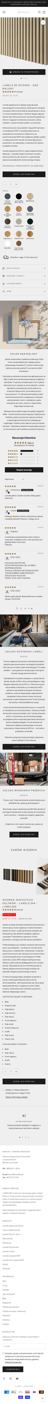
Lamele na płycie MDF (11, 1256)
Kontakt (6, 1290)
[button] (8, 92)
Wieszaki (6, 1268)
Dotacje (6, 1324)
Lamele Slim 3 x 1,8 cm (12, 1234)
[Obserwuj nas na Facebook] (4, 1378)
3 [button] (25, 608)
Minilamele (7, 1243)
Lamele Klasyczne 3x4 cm (13, 1226)
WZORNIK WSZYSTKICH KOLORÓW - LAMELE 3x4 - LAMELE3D (20, 903)
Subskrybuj (13, 1369)
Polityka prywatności (11, 1307)
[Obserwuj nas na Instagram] (10, 1378)
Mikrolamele (8, 1238)
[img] (10, 486)
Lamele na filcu (9, 1251)
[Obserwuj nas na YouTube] (17, 1378)
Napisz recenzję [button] (24, 470)
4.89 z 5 (31, 443)
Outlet (5, 1264)
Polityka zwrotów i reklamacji (14, 1311)
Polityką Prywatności (13, 1362)
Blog (4, 1298)
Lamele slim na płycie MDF (13, 1260)
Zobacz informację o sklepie (17, 1097)
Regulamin (7, 1303)
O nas (5, 1285)
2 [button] (21, 608)
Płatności (6, 1315)
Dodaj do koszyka (24, 174)
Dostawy (6, 1320)
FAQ (4, 1281)
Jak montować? (9, 1294)
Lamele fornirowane (11, 1247)
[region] (24, 1123)
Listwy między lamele (11, 1230)
